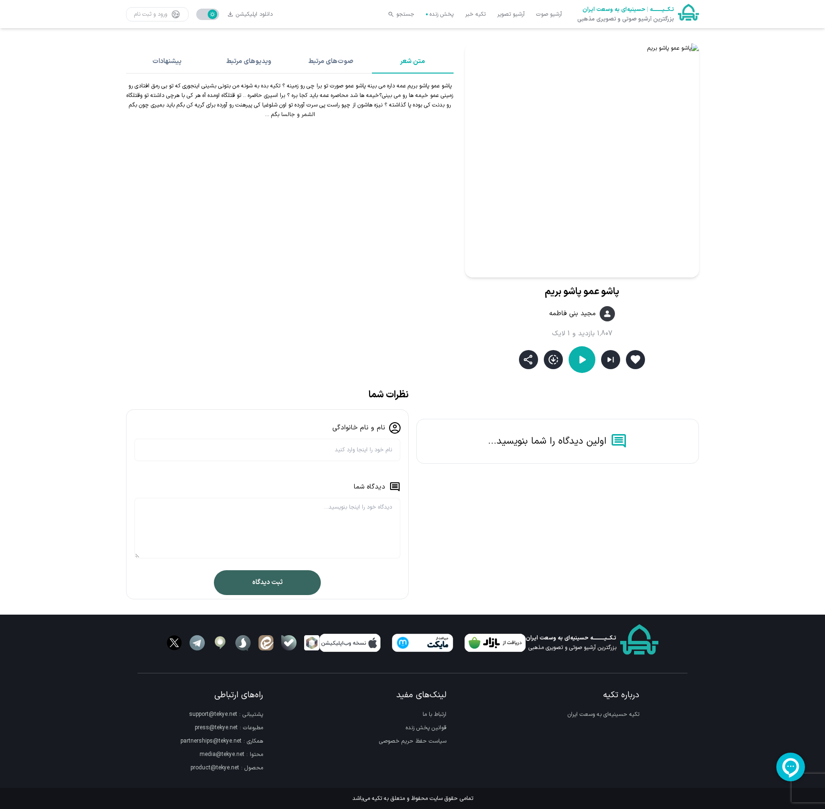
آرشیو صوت (549, 14)
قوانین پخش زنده (426, 728)
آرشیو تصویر (511, 14)
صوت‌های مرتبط (330, 61)
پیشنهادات (166, 61)
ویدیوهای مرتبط (248, 61)
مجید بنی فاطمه (572, 314)
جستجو (405, 14)
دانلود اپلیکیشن (254, 14)
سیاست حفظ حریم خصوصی (412, 741)
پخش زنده (442, 14)
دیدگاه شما (369, 487)
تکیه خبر (475, 14)
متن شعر (412, 61)
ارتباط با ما (434, 714)
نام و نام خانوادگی (358, 428)
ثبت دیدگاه (267, 582)
